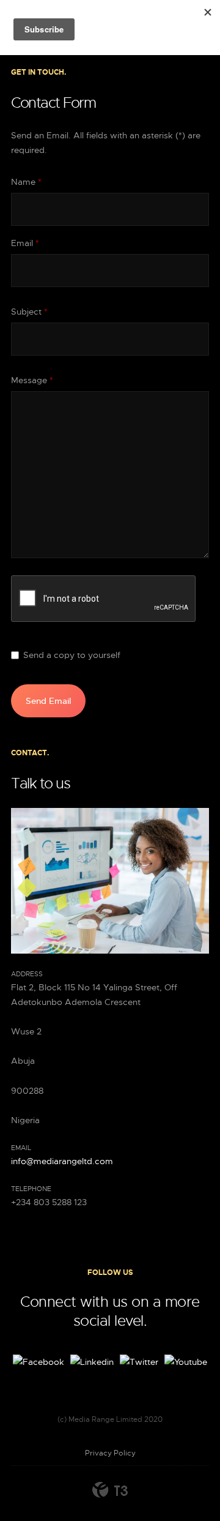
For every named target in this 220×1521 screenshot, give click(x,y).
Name (26, 181)
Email (25, 243)
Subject (29, 311)
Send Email (48, 700)
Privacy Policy (110, 1453)
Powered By (110, 1490)
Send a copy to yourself (71, 654)
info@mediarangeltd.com (62, 1161)
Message (32, 380)
